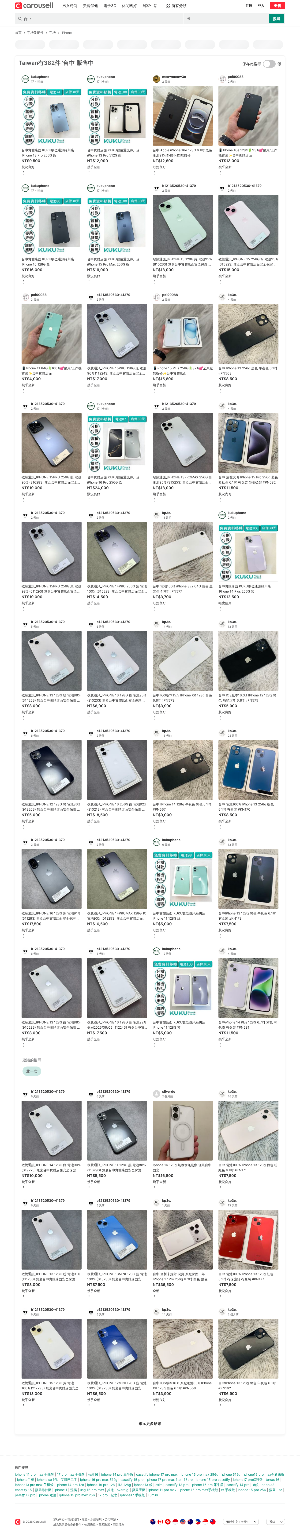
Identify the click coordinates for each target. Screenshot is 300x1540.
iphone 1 (60, 1490)
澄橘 (73, 1490)
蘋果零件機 (43, 1490)
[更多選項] (23, 173)
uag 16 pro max (92, 1490)
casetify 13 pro (176, 1485)
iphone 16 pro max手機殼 (199, 1490)
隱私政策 (104, 1524)
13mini (153, 1495)
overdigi (123, 1490)
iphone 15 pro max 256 (77, 1495)
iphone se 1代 (47, 1480)
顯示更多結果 (150, 1423)
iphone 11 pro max (162, 1490)
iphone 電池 (47, 1495)
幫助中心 (58, 1519)
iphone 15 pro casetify (213, 1480)
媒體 (84, 1519)
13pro (188, 1480)
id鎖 (255, 1485)
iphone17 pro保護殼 (248, 1480)
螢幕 (272, 1490)
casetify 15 (23, 1490)
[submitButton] (276, 18)
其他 (110, 1490)
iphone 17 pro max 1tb (163, 1480)
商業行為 (118, 1524)
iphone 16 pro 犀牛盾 (207, 1485)
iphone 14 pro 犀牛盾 (117, 1474)
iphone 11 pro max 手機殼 (34, 1474)
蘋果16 (93, 1474)
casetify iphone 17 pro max (157, 1474)
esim (158, 1485)
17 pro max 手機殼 (71, 1474)
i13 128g (124, 1485)
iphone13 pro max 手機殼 (34, 1485)
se (280, 1490)
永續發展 (96, 1519)
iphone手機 (25, 1480)
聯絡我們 (73, 1519)
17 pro (103, 1495)
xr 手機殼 (228, 1490)
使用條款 (90, 1524)
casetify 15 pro (131, 1480)
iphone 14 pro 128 (70, 1485)
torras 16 (272, 1480)
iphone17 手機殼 (132, 1495)
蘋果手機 (138, 1490)
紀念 (114, 1495)
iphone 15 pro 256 (252, 1490)
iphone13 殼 (143, 1485)
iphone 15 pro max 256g (199, 1474)
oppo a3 (268, 1485)
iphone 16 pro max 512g (98, 1480)
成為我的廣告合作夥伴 (67, 1524)
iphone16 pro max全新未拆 (264, 1474)
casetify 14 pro (237, 1485)
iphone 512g (230, 1474)
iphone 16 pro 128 (101, 1485)
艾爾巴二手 (69, 1480)
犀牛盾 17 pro (25, 1495)
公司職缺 (110, 1519)
